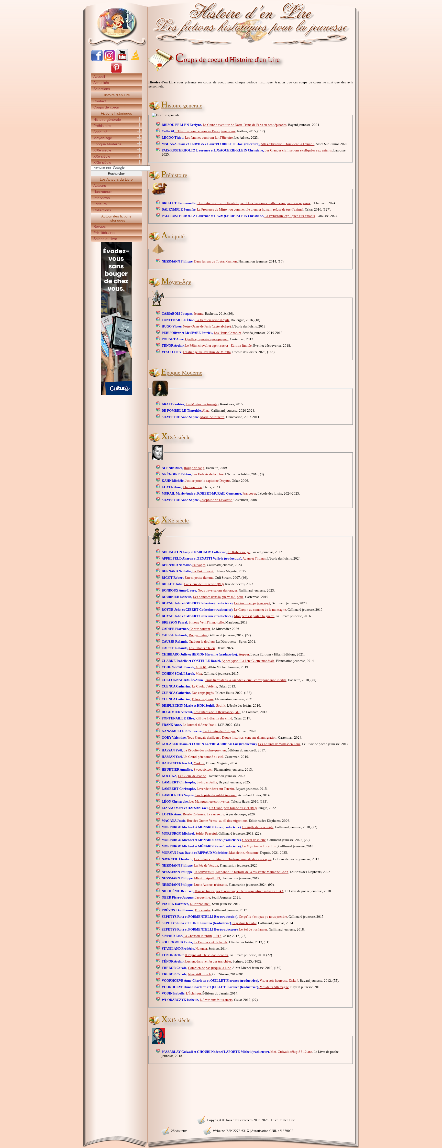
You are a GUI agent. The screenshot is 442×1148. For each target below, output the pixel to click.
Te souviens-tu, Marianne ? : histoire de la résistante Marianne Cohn (241, 872)
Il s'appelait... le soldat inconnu (206, 955)
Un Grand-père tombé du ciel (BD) (233, 808)
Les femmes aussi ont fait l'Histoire (209, 137)
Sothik (220, 705)
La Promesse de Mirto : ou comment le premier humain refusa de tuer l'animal (250, 209)
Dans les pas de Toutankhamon (215, 261)
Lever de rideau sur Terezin (215, 789)
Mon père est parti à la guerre (254, 616)
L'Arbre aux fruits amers (216, 1000)
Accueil (99, 76)
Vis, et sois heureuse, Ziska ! (279, 980)
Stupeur (243, 654)
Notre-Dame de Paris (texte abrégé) (207, 326)
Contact (99, 101)
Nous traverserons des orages (217, 590)
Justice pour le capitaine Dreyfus (207, 481)
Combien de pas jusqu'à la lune (209, 968)
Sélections (101, 89)
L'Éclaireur (193, 993)
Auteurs (99, 185)
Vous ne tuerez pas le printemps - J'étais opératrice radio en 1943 (239, 891)
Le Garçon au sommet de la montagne (260, 609)
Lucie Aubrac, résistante (210, 885)
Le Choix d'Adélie (204, 686)
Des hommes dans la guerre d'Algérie (218, 597)
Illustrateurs (102, 192)
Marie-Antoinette (212, 417)
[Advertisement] (374, 89)
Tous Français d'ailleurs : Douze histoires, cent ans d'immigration (232, 737)
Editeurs (100, 204)
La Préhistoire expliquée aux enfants (289, 216)
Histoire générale (107, 119)
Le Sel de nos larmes (253, 929)
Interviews (101, 198)
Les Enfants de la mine (208, 474)
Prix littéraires (104, 233)
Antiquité (100, 132)
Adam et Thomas (254, 558)
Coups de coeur (106, 107)
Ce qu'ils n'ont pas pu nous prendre (263, 917)
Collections (102, 210)
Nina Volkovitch (199, 974)
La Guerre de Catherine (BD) (204, 584)
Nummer (201, 948)
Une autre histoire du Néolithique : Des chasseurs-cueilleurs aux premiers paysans (253, 203)
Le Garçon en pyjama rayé (252, 603)
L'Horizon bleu (200, 904)
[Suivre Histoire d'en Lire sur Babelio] (135, 60)
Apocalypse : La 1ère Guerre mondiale (248, 661)
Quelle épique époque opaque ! (206, 339)
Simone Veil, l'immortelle (206, 622)
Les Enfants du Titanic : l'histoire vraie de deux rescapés (232, 859)
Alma (205, 410)
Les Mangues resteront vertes (209, 801)
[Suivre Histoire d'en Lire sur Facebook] (97, 60)
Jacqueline (202, 897)
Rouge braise (198, 635)
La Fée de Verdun (206, 865)
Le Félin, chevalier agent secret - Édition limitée (218, 345)
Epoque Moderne (107, 144)
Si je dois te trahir (245, 923)
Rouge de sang (194, 468)
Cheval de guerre (254, 840)
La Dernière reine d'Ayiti (212, 320)
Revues (99, 226)
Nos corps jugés (203, 693)
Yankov (199, 763)
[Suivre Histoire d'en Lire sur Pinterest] (116, 72)
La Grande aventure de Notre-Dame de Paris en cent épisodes (244, 125)
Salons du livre (105, 239)
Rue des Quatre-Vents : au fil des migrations (217, 821)
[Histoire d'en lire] (221, 23)
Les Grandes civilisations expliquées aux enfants (298, 150)
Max (199, 673)
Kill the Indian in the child (213, 718)
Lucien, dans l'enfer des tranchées (208, 961)
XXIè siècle (102, 162)
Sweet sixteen (203, 769)
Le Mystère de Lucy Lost (259, 846)
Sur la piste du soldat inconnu (216, 795)
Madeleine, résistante (244, 853)
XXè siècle (101, 156)
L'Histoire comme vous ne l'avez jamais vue (205, 131)
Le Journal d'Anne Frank (199, 725)
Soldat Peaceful (206, 833)
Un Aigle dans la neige (257, 827)
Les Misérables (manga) (202, 404)
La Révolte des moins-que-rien (204, 750)
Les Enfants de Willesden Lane (279, 744)
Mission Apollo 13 (207, 878)
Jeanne (198, 313)
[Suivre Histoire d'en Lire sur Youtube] (122, 60)
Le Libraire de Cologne (219, 731)
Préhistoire (102, 126)
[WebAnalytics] (116, 1119)
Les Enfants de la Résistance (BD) (217, 712)
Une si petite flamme (199, 578)
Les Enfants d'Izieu (202, 648)
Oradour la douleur (202, 641)
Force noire (203, 910)
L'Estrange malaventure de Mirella (207, 352)
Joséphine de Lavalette (216, 500)
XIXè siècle (102, 150)
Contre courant (200, 629)
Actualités (101, 83)
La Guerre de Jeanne (192, 776)
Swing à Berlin (207, 782)
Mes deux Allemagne (274, 987)
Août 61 (201, 667)
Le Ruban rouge (239, 552)
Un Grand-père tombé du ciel (203, 757)
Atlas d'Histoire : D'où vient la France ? (287, 144)
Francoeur (249, 493)
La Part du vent (202, 571)
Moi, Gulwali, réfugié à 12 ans (291, 1052)
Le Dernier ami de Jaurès (210, 942)
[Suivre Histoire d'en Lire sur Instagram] (109, 60)
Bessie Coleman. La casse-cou (203, 814)
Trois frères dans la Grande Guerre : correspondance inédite (245, 680)
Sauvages (198, 565)
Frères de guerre (203, 699)
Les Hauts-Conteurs (227, 333)
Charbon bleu (192, 487)
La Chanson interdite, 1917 (202, 936)
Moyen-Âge (102, 138)
